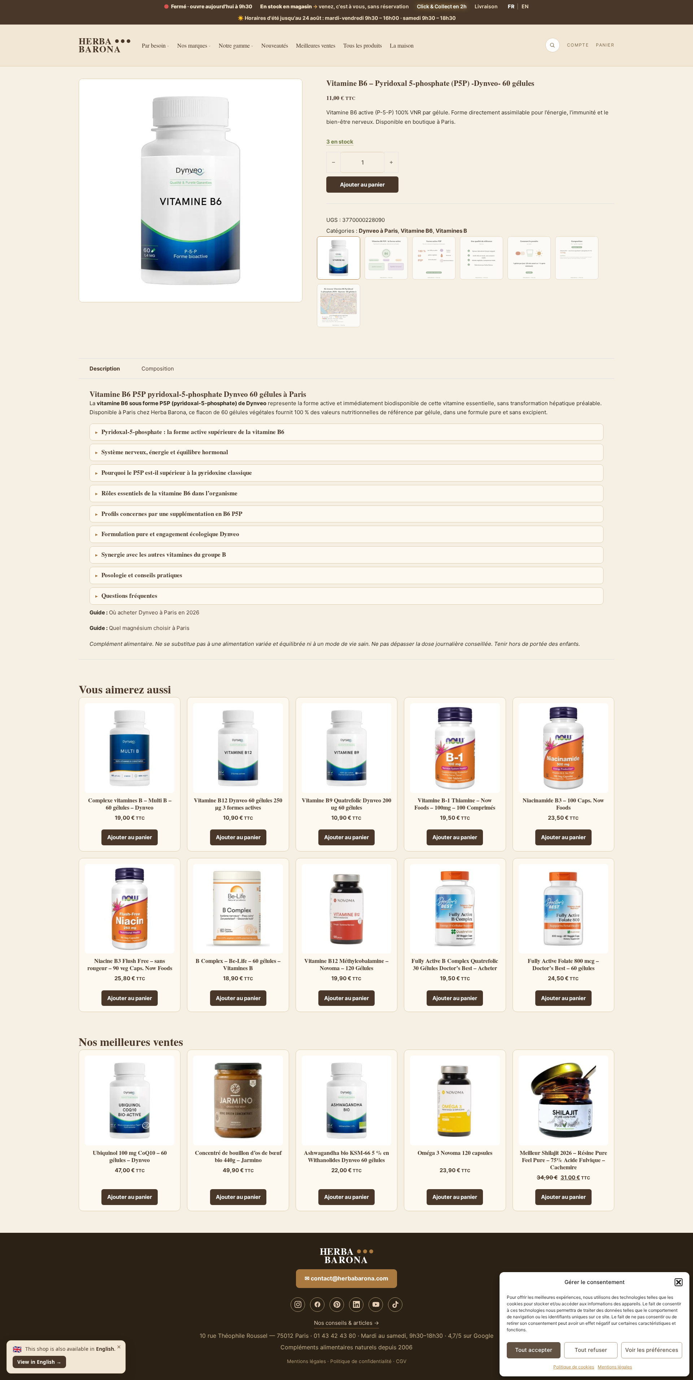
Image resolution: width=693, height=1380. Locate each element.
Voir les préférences (651, 1349)
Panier (605, 45)
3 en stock (339, 141)
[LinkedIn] (356, 1304)
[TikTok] (395, 1304)
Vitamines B (451, 230)
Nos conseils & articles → (346, 1322)
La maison (402, 45)
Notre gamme (234, 45)
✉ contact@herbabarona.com (346, 1278)
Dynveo (236, 394)
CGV (401, 1361)
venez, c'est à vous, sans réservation (334, 6)
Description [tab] (105, 368)
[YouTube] (376, 1304)
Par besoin (154, 45)
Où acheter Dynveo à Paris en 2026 (154, 612)
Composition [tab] (157, 368)
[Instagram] (298, 1304)
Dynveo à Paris (378, 230)
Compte (578, 45)
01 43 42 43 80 (335, 1335)
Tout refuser (591, 1349)
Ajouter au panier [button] (129, 837)
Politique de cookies (573, 1367)
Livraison (486, 6)
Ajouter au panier (362, 184)
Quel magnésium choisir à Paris (149, 628)
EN (525, 6)
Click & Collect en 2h (442, 6)
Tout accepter (533, 1349)
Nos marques (192, 45)
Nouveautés (274, 45)
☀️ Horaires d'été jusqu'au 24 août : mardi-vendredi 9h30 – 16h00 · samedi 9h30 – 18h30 (346, 18)
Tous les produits (362, 45)
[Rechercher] (552, 45)
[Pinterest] (337, 1304)
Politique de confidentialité (361, 1361)
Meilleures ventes (315, 45)
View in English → (39, 1362)
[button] (678, 1282)
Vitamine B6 (417, 230)
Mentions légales (615, 1367)
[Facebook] (317, 1304)
